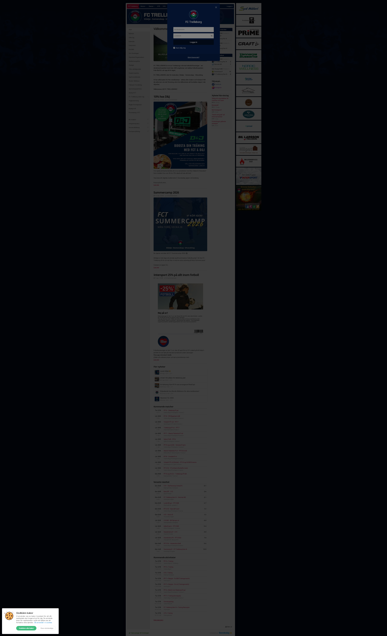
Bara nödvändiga (47, 628)
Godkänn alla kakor (26, 628)
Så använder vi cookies (43, 623)
